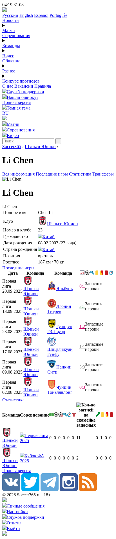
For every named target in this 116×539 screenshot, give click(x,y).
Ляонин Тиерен (59, 309)
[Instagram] (69, 489)
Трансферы (103, 174)
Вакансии (23, 86)
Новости (10, 20)
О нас (7, 86)
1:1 (82, 346)
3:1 (82, 306)
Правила (42, 86)
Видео (8, 55)
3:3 (82, 367)
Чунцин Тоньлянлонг (59, 390)
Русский (10, 15)
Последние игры (52, 174)
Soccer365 (11, 146)
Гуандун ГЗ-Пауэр (59, 329)
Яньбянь (64, 288)
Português (58, 15)
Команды (11, 45)
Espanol (41, 15)
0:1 (82, 286)
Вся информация (18, 174)
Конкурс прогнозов (21, 81)
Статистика (80, 174)
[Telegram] (50, 489)
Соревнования (16, 35)
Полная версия (16, 102)
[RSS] (88, 489)
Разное (8, 71)
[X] (30, 489)
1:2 (82, 326)
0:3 (82, 387)
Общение (11, 60)
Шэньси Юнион (40, 146)
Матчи (8, 30)
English (26, 15)
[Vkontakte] (11, 489)
